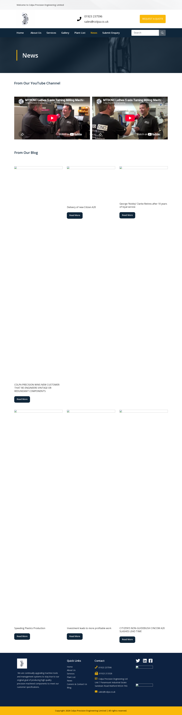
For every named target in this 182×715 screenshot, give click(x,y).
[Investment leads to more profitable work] (91, 517)
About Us (71, 670)
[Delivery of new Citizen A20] (91, 184)
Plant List (71, 677)
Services (71, 673)
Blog (69, 687)
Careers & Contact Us (77, 684)
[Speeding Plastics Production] (38, 517)
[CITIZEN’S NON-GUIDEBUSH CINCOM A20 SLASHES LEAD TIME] (143, 517)
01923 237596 (93, 16)
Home (70, 666)
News (69, 680)
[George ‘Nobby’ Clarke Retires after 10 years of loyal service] (143, 182)
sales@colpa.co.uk (96, 22)
